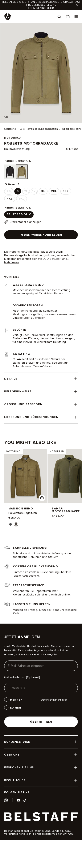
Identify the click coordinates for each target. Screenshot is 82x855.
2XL (54, 191)
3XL (65, 191)
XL (43, 191)
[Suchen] (59, 16)
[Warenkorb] (67, 16)
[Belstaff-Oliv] (22, 171)
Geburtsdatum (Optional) (22, 677)
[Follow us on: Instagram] (6, 800)
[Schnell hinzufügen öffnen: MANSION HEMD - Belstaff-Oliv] (42, 498)
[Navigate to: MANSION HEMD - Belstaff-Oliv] (25, 476)
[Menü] (76, 16)
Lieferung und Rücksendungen (31, 417)
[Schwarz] (10, 171)
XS (10, 191)
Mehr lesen (11, 262)
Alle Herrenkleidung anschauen (39, 129)
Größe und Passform (23, 404)
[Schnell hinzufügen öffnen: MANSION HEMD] (10, 524)
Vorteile (12, 277)
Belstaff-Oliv (19, 214)
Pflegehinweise (17, 391)
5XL (23, 199)
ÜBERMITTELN (41, 721)
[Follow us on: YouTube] (18, 800)
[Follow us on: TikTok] (25, 800)
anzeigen (25, 222)
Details (10, 378)
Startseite (10, 129)
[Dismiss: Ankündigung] (77, 5)
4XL (10, 198)
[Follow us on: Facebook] (12, 800)
